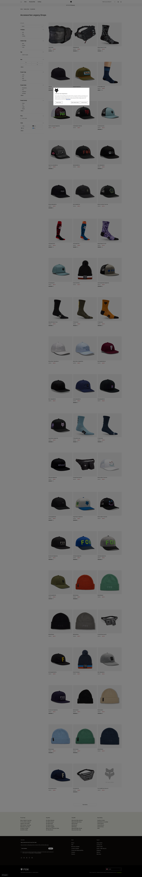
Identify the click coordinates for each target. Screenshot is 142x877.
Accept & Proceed (84, 102)
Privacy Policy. (68, 99)
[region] (71, 96)
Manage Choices (58, 102)
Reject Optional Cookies (75, 102)
